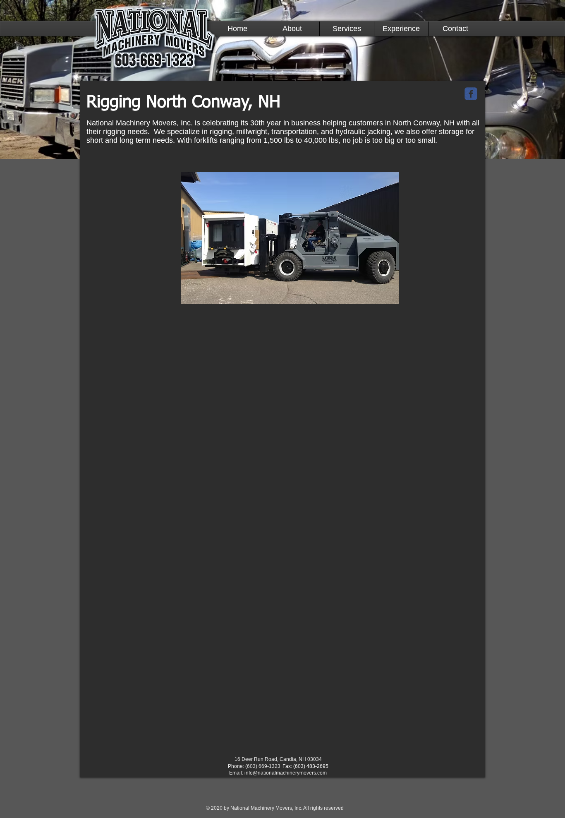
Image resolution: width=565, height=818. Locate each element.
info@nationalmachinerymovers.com (285, 773)
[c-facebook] (470, 93)
